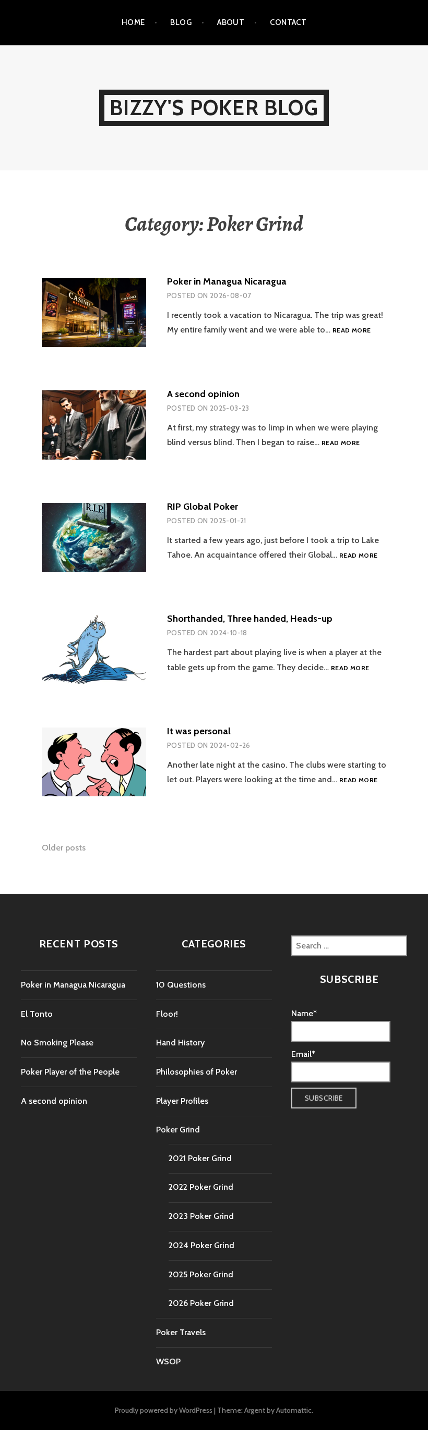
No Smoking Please (57, 1042)
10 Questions (181, 985)
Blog (181, 22)
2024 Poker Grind (201, 1245)
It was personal (199, 731)
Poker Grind (178, 1130)
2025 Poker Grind (201, 1274)
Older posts (64, 848)
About (230, 22)
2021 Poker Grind (200, 1158)
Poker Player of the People (70, 1072)
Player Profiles (182, 1101)
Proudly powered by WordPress (163, 1410)
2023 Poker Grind (201, 1216)
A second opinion (203, 394)
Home (133, 22)
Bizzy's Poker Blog (214, 107)
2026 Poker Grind (201, 1303)
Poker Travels (181, 1332)
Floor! (167, 1014)
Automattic (294, 1410)
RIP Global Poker (202, 506)
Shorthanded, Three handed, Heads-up (249, 618)
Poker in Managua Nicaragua (227, 281)
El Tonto (37, 1014)
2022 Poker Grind (201, 1187)
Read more (351, 330)
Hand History (180, 1042)
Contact (288, 22)
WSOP (168, 1361)
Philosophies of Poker (196, 1072)
